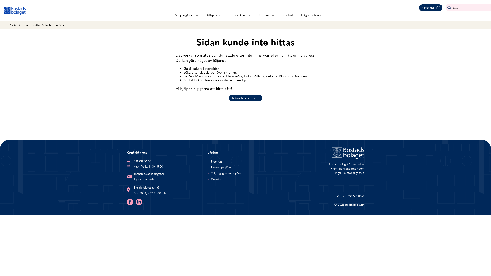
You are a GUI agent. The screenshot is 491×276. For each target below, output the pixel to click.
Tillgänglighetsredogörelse (227, 173)
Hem (27, 25)
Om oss (264, 15)
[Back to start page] (15, 11)
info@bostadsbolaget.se (149, 174)
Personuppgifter (221, 167)
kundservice (207, 79)
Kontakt (288, 15)
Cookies (216, 179)
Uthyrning (213, 15)
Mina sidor (428, 7)
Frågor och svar (311, 15)
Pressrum (217, 161)
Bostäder (239, 15)
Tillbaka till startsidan (244, 98)
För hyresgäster (183, 15)
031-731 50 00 (142, 161)
